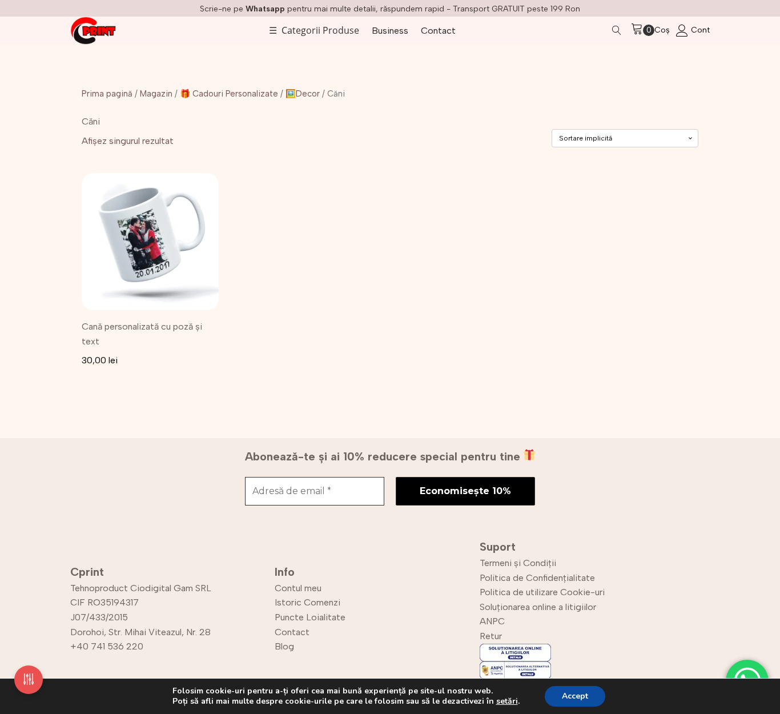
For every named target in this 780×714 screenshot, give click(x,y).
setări (507, 701)
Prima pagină (107, 94)
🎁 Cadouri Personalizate (229, 94)
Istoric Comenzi (307, 602)
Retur (491, 636)
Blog (284, 646)
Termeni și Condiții (518, 562)
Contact (438, 30)
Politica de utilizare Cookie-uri (542, 592)
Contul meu (298, 588)
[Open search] (617, 30)
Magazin (156, 94)
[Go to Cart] (642, 30)
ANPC (492, 621)
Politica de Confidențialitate (537, 577)
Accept (575, 696)
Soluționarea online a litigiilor (538, 606)
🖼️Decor (303, 94)
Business (390, 30)
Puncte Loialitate (310, 617)
